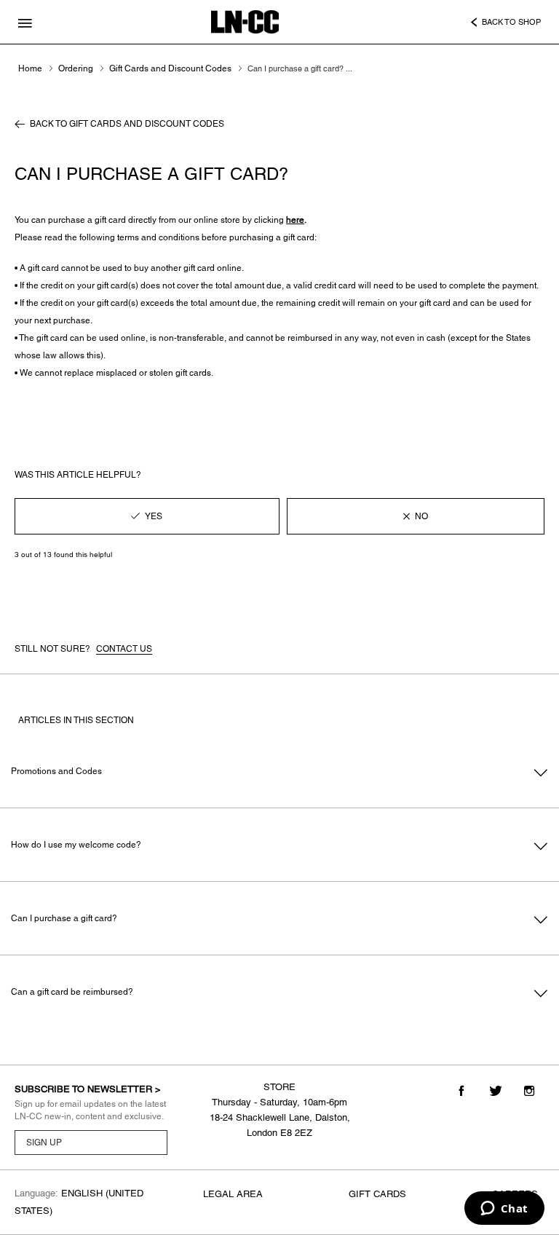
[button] (28, 19)
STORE (279, 1086)
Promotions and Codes (56, 771)
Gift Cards (377, 1193)
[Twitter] (495, 1090)
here (295, 220)
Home (30, 68)
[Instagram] (529, 1090)
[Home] (245, 21)
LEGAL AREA (233, 1193)
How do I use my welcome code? (76, 845)
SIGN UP (44, 1142)
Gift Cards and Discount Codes (170, 68)
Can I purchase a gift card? (64, 918)
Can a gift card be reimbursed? (72, 992)
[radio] (147, 516)
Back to (127, 124)
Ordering (75, 68)
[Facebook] (462, 1090)
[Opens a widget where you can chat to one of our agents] (504, 1209)
